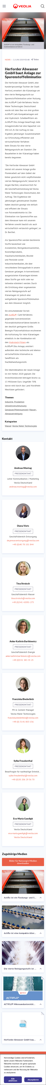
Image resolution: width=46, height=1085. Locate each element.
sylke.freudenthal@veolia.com (23, 775)
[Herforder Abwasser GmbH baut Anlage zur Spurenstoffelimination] (23, 1024)
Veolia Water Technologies (24, 425)
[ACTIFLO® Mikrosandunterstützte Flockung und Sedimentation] (23, 988)
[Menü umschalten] (4, 6)
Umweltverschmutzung (15, 405)
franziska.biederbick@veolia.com (23, 717)
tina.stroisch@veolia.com (23, 598)
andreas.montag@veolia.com (23, 486)
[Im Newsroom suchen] (43, 6)
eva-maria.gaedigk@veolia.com (23, 833)
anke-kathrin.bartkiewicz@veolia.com (23, 656)
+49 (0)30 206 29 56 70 (23, 779)
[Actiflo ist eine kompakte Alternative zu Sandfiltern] (23, 917)
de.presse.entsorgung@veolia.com (23, 540)
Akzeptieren (33, 1080)
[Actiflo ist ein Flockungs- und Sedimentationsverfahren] (23, 882)
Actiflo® (13, 314)
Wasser (8, 425)
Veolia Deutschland (23, 837)
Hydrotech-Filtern (17, 342)
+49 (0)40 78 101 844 (23, 544)
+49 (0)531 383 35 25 (23, 660)
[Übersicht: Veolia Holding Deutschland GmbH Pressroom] (22, 6)
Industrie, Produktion (14, 401)
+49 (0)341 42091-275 (23, 602)
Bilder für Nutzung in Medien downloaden (23, 862)
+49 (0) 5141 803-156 (23, 721)
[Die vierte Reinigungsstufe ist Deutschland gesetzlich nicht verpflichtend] (23, 953)
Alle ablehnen (12, 1080)
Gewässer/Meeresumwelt (17, 409)
